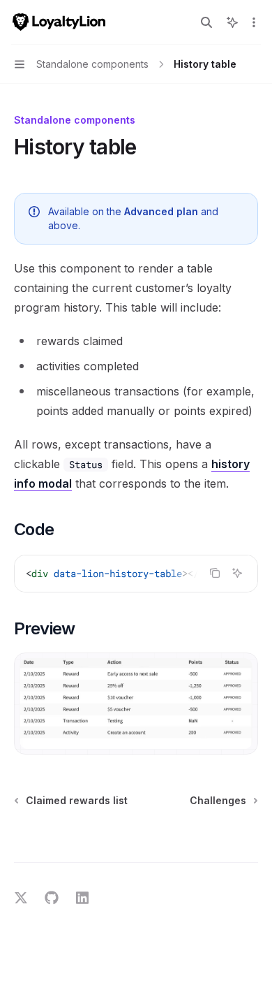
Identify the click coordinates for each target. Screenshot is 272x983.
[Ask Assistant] (237, 573)
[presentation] (136, 573)
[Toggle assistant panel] (232, 22)
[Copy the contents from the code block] (215, 573)
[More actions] (254, 22)
